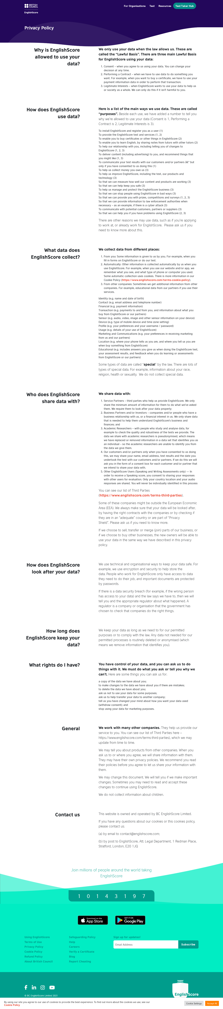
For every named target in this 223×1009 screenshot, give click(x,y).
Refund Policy (33, 956)
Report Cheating (80, 961)
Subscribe (188, 944)
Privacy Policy (33, 946)
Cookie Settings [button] (194, 1003)
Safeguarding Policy (82, 937)
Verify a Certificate (81, 951)
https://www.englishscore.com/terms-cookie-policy (155, 280)
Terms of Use (33, 942)
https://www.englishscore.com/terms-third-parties (141, 495)
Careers (74, 946)
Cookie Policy (33, 951)
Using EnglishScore (37, 937)
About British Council (38, 961)
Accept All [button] (212, 1003)
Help (72, 942)
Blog (72, 956)
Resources (165, 6)
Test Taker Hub (184, 6)
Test (152, 6)
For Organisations (135, 6)
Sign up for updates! (126, 937)
